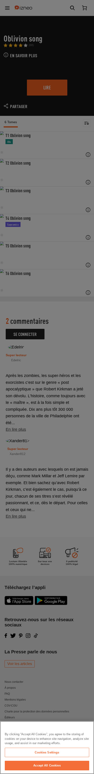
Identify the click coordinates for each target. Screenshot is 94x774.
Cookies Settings (47, 752)
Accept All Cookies (46, 765)
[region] (47, 747)
